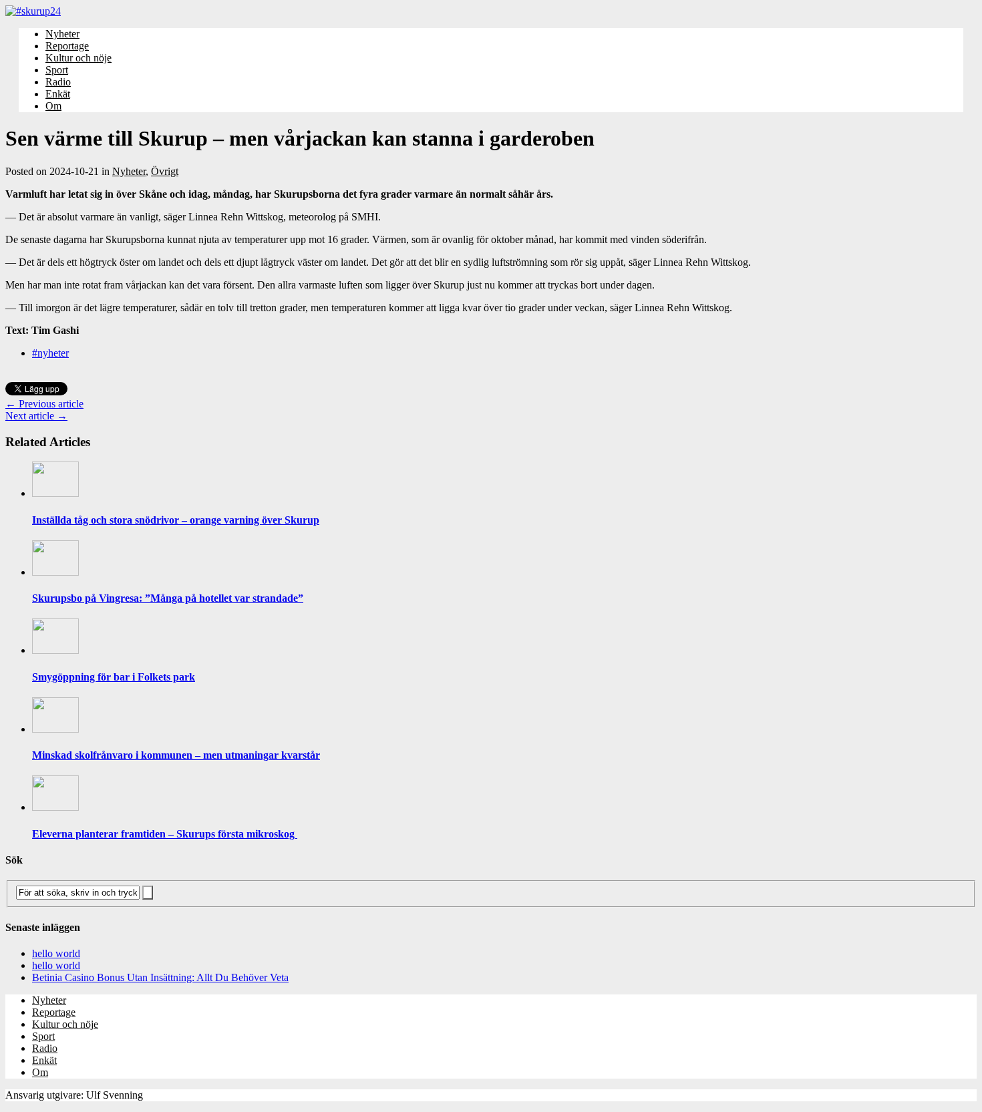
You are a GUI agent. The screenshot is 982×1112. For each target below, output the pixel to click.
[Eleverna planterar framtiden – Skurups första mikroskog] (55, 807)
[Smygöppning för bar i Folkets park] (55, 650)
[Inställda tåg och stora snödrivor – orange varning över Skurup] (55, 493)
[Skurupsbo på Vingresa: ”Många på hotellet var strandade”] (55, 572)
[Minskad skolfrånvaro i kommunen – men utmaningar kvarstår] (55, 729)
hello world (56, 953)
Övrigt (164, 171)
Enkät (57, 94)
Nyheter (62, 33)
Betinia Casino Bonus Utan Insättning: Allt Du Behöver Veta (160, 977)
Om (53, 106)
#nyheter (50, 353)
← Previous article (44, 403)
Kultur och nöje (78, 57)
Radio (58, 81)
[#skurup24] (491, 11)
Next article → (36, 415)
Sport (56, 69)
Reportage (67, 45)
